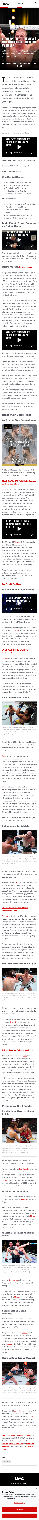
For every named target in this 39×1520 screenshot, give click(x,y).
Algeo (25, 1056)
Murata (17, 1297)
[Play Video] (19, 147)
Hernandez (13, 1022)
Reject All (19, 1509)
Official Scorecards (15, 1444)
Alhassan (17, 542)
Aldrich (30, 1417)
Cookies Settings (19, 1503)
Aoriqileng (24, 1199)
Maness (24, 1333)
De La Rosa (18, 1411)
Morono (16, 631)
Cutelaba (5, 916)
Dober (4, 756)
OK (19, 1515)
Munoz (32, 1216)
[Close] (36, 1488)
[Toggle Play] (7, 153)
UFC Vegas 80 (6, 1461)
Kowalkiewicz (24, 1169)
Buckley (5, 659)
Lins (15, 883)
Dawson (22, 267)
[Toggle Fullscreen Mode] (32, 153)
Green (29, 267)
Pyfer (4, 490)
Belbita (4, 1180)
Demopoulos (13, 1280)
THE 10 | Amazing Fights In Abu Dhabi (17, 1050)
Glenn (4, 787)
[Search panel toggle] (36, 3)
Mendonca (9, 1344)
